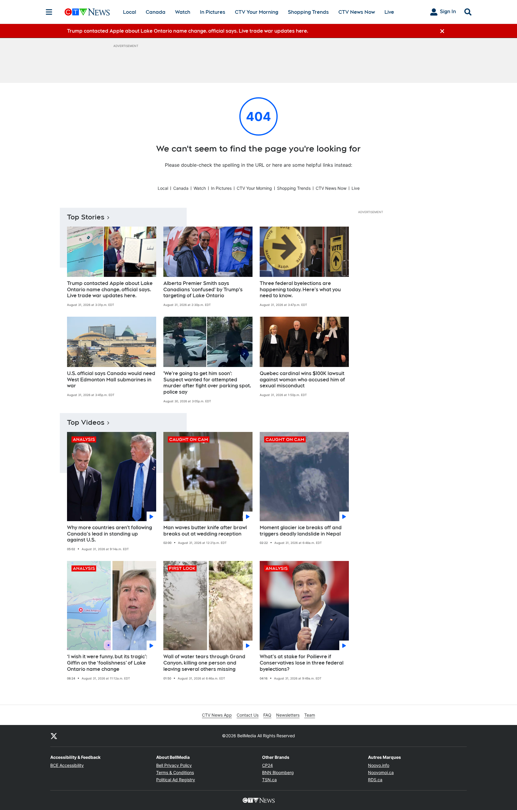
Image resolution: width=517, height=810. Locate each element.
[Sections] (49, 12)
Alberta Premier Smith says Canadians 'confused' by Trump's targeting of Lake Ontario (203, 289)
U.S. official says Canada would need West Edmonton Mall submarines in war (111, 380)
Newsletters (287, 715)
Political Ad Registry (175, 779)
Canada (155, 12)
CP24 (267, 765)
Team (309, 715)
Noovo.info (378, 765)
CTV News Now (356, 12)
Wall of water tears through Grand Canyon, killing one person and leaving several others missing (204, 663)
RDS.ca (375, 779)
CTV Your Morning (256, 12)
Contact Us (247, 715)
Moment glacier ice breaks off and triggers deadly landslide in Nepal (301, 531)
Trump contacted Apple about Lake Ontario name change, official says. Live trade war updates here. (110, 289)
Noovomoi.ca (381, 772)
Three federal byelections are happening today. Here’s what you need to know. (300, 289)
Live (389, 12)
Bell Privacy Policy (174, 765)
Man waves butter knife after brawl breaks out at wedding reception (205, 531)
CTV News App (217, 715)
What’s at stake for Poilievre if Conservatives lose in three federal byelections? (301, 663)
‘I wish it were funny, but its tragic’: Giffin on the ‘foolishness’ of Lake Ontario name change (107, 663)
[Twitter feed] (53, 735)
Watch (182, 12)
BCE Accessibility (67, 765)
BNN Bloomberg (278, 772)
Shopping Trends (308, 12)
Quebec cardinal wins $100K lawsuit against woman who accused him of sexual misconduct (302, 380)
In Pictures (212, 12)
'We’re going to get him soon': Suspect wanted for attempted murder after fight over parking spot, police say (207, 383)
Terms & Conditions (175, 772)
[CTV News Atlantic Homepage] (87, 12)
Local (129, 12)
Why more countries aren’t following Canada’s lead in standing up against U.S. (109, 534)
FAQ (267, 715)
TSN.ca (269, 779)
